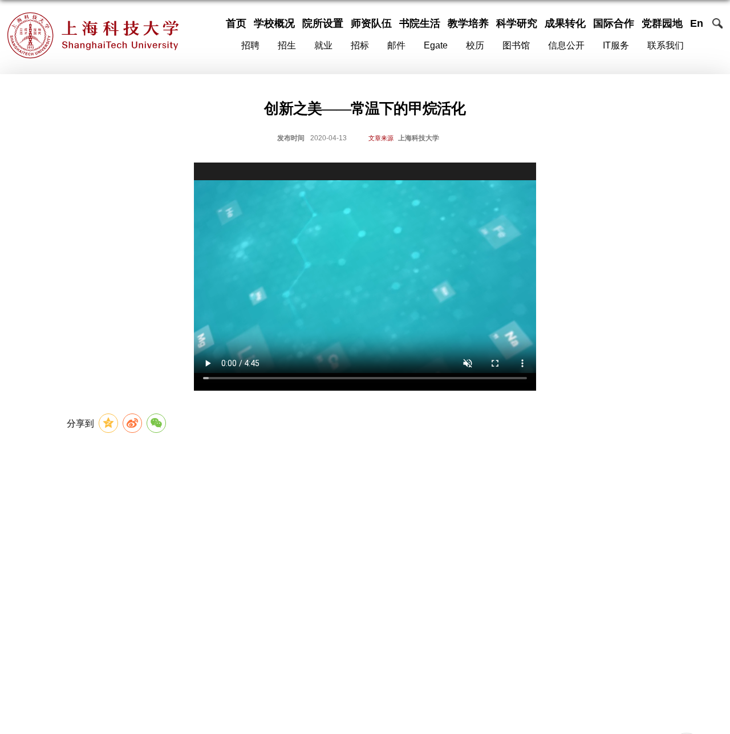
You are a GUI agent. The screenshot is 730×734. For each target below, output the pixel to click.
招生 (287, 45)
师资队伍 (371, 23)
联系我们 (665, 45)
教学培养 (468, 23)
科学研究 (516, 23)
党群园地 (662, 23)
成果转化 (565, 23)
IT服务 (616, 45)
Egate (436, 45)
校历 (475, 45)
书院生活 (419, 23)
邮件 (396, 45)
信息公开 (566, 45)
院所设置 (322, 23)
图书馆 (516, 45)
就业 (323, 45)
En (696, 23)
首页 (236, 23)
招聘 (250, 45)
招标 (360, 45)
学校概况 (274, 23)
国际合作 (613, 23)
